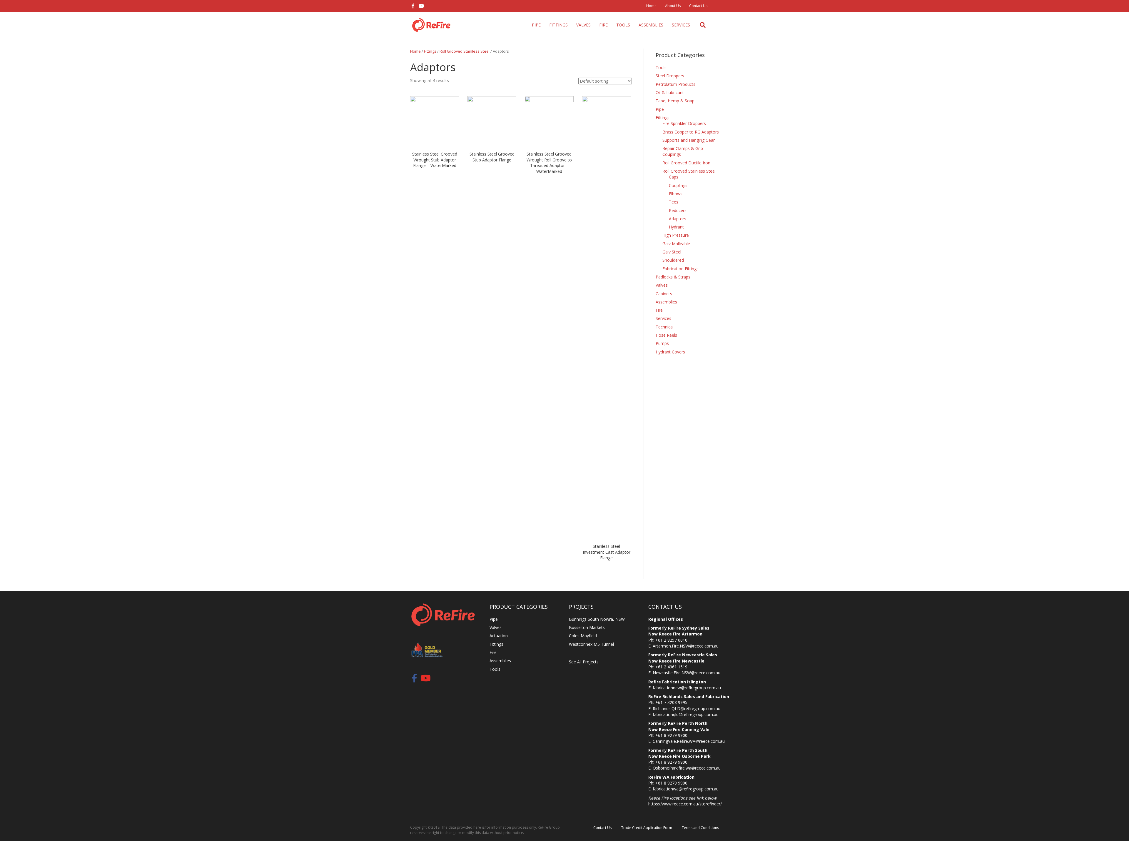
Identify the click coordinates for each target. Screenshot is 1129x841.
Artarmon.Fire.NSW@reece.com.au (686, 646)
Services (681, 25)
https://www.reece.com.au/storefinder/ (685, 804)
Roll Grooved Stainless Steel (465, 51)
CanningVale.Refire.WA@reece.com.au (689, 741)
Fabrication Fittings (680, 268)
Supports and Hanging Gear (688, 140)
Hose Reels (666, 335)
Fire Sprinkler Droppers (684, 123)
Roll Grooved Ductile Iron (686, 163)
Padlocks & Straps (673, 277)
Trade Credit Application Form (646, 827)
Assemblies (651, 25)
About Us (673, 5)
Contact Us (698, 5)
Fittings (558, 25)
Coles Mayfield (583, 635)
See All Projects (584, 662)
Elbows (675, 193)
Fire (603, 25)
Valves (583, 25)
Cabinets (664, 293)
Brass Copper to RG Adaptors (690, 132)
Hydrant (676, 227)
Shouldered (673, 260)
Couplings (678, 185)
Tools (623, 25)
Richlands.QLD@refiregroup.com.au (686, 708)
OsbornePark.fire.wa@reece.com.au (687, 768)
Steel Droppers (670, 76)
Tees (673, 202)
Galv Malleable (676, 243)
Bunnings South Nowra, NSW (597, 619)
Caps (673, 177)
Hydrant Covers (670, 352)
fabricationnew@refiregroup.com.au (687, 687)
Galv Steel (671, 252)
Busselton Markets (587, 627)
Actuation (499, 635)
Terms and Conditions (700, 827)
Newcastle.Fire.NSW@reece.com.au (686, 672)
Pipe (536, 25)
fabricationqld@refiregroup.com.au (686, 714)
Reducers (678, 210)
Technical (665, 327)
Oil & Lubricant (670, 92)
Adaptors (677, 218)
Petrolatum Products (675, 84)
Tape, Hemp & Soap (675, 101)
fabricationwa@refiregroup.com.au (686, 789)
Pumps (662, 343)
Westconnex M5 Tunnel (591, 644)
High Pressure (675, 235)
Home (651, 5)
